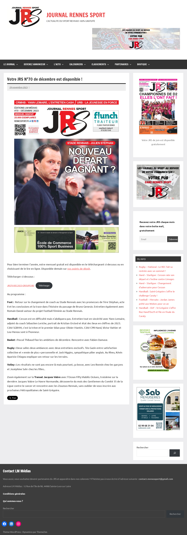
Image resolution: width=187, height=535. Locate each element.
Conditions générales (14, 493)
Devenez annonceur (34, 64)
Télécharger (44, 285)
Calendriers (76, 64)
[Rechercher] (174, 453)
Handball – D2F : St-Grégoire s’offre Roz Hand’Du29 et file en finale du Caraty (157, 311)
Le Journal (9, 64)
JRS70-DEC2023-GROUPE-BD (20, 285)
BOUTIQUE (142, 64)
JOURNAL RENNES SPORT (75, 15)
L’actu (57, 64)
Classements (99, 64)
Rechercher (142, 447)
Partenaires (121, 64)
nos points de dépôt (78, 268)
